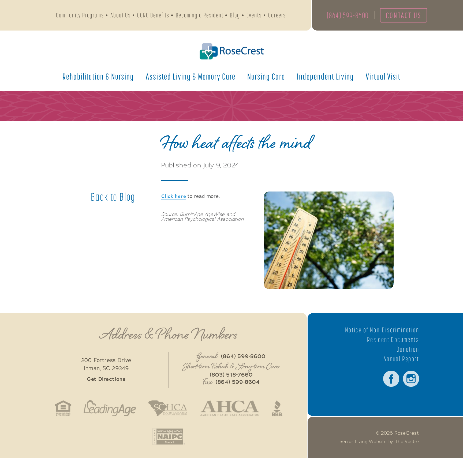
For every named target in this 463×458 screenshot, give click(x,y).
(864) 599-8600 (348, 15)
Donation (408, 349)
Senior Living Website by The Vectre (379, 442)
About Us (120, 15)
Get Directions (106, 379)
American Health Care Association (229, 408)
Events (254, 15)
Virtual (383, 76)
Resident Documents (393, 339)
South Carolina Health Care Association (168, 408)
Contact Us (403, 15)
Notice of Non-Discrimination (382, 329)
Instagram (411, 379)
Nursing (266, 76)
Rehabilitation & (98, 76)
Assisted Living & (191, 76)
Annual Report (401, 358)
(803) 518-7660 (231, 375)
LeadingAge (109, 408)
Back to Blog (113, 197)
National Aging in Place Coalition (168, 437)
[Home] (231, 51)
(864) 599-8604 (238, 382)
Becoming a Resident (199, 15)
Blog (235, 15)
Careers (277, 15)
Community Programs (80, 15)
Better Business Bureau (277, 408)
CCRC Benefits (153, 15)
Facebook (391, 379)
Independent (325, 76)
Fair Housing (63, 408)
